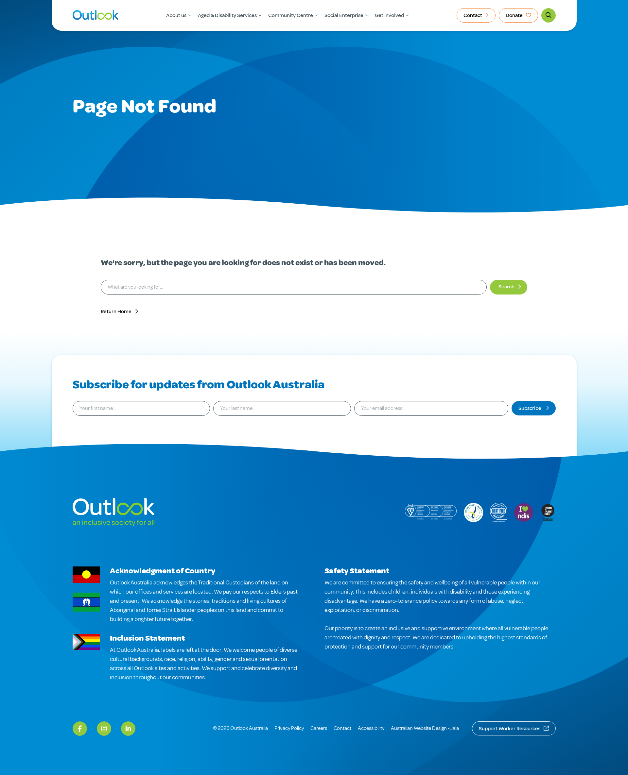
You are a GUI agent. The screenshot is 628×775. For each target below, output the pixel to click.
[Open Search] (548, 15)
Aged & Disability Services (227, 15)
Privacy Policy (289, 728)
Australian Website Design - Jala (425, 728)
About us (176, 15)
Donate (514, 15)
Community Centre (290, 15)
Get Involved (389, 15)
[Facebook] (80, 728)
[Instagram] (104, 728)
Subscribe (530, 408)
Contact (472, 15)
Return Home (116, 311)
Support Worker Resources (509, 728)
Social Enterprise (343, 15)
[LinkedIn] (128, 728)
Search (506, 286)
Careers (318, 728)
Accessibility (371, 728)
